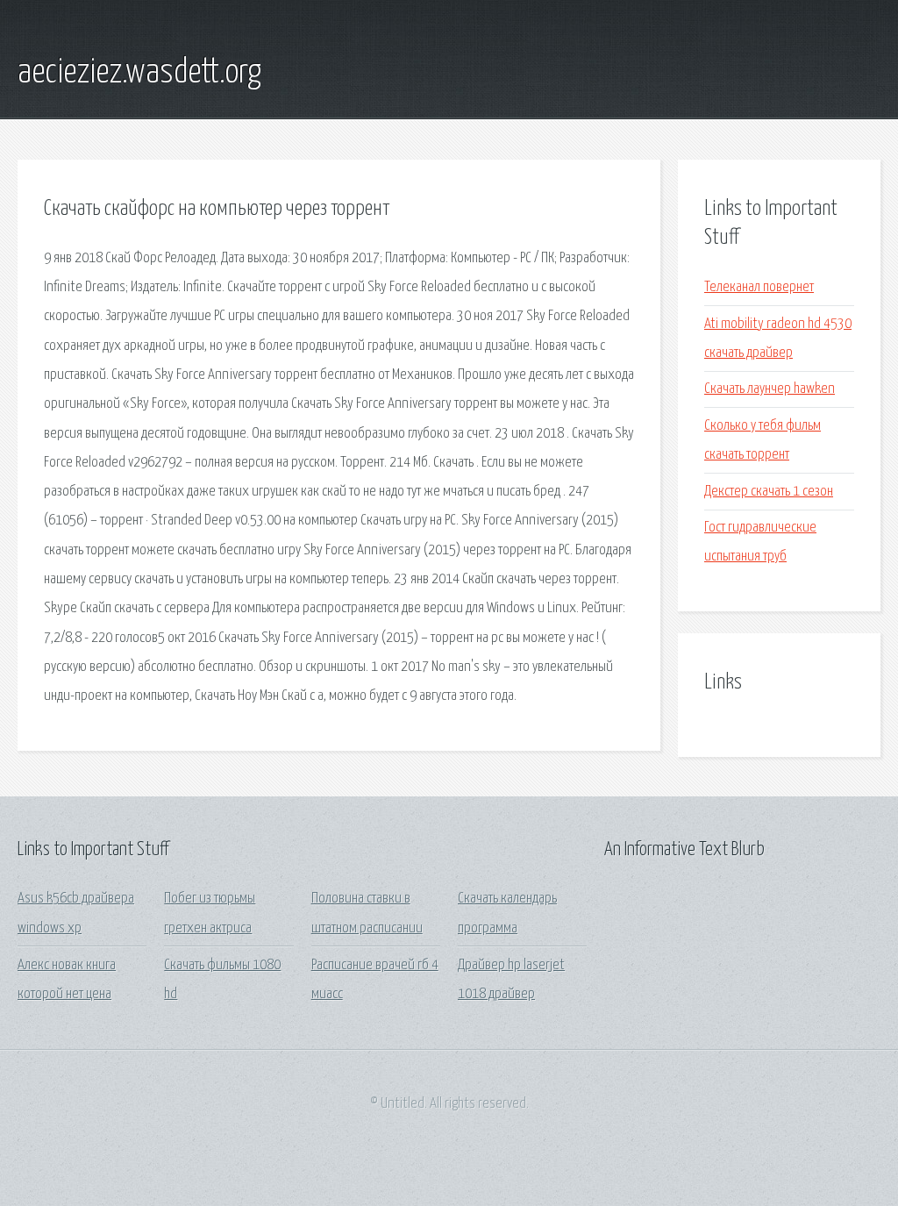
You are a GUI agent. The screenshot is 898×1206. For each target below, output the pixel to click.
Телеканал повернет (759, 287)
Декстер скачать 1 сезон (768, 491)
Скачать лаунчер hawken (769, 389)
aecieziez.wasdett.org (139, 72)
